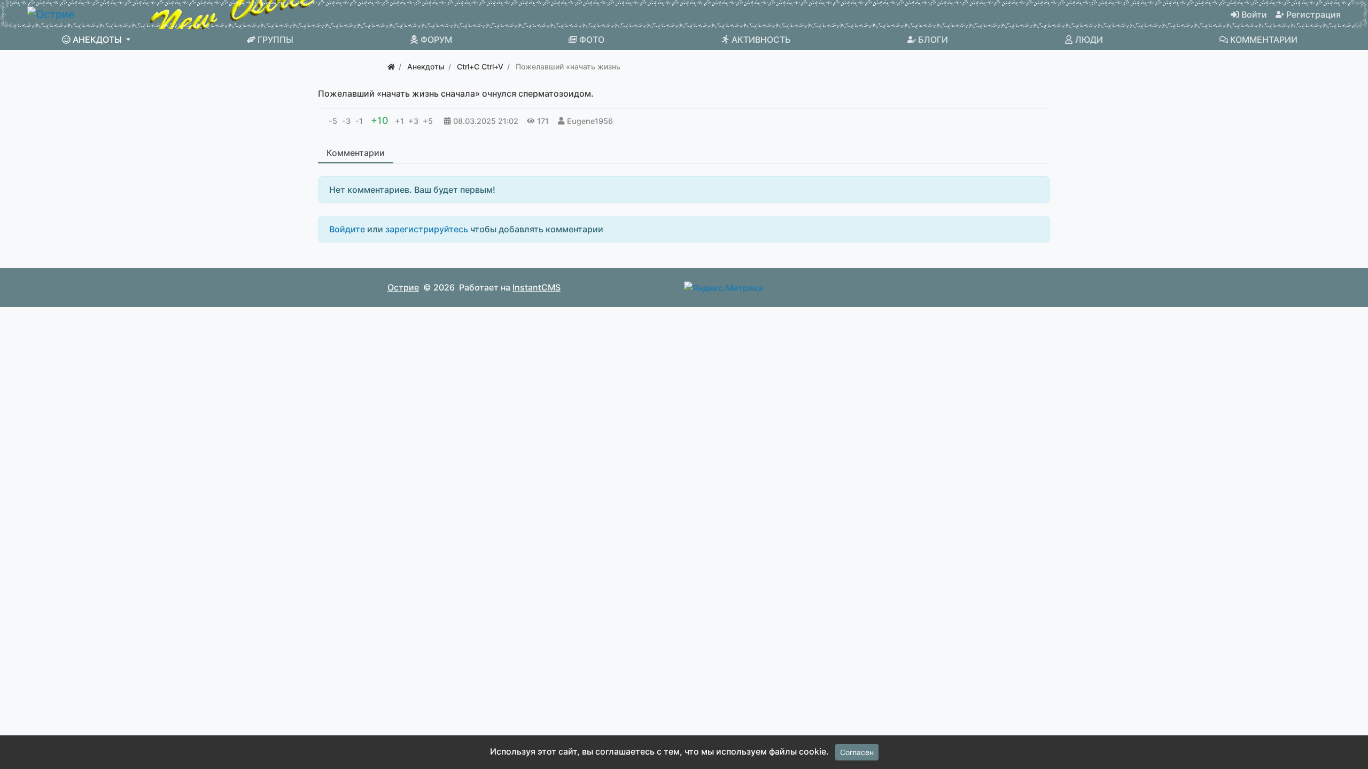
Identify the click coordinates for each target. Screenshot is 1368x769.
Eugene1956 (590, 120)
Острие (403, 287)
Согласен (857, 752)
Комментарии (356, 152)
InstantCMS (536, 287)
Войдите (347, 229)
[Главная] (391, 66)
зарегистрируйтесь (426, 229)
